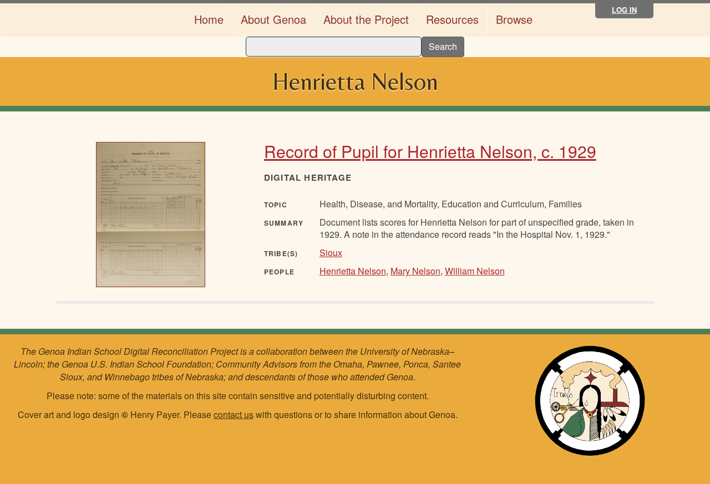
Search (443, 46)
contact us (233, 414)
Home (209, 19)
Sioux (331, 252)
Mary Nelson (415, 270)
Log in (624, 9)
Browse (514, 19)
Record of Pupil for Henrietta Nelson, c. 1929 (430, 151)
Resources (452, 19)
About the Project (366, 19)
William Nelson (475, 270)
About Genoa (273, 19)
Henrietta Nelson (353, 270)
